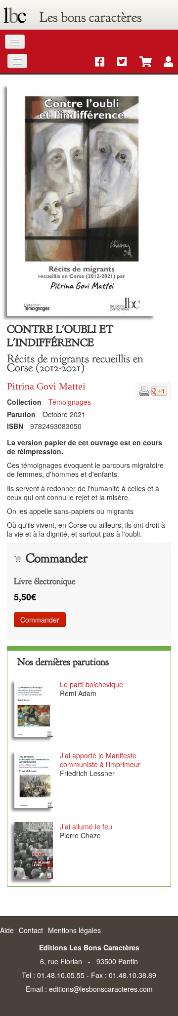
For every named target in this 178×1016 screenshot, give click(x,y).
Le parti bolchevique (91, 684)
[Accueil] (14, 17)
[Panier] (141, 62)
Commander (39, 620)
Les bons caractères (90, 17)
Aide (7, 930)
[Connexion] (163, 62)
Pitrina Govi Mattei (46, 386)
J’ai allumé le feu (86, 826)
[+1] (159, 390)
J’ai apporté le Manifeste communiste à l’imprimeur (100, 759)
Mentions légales (74, 930)
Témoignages (69, 402)
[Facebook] (96, 62)
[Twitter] (118, 62)
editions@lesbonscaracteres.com (101, 989)
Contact (31, 930)
